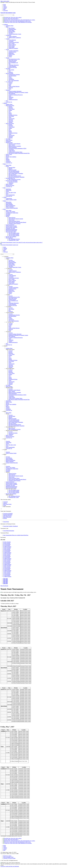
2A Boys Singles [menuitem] (6, 567)
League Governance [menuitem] (10, 224)
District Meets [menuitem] (11, 30)
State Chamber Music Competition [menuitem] (15, 173)
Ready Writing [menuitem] (11, 45)
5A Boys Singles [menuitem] (6, 549)
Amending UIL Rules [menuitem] (10, 228)
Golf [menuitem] (9, 111)
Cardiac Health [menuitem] (11, 150)
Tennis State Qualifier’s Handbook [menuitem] (10, 526)
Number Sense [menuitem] (11, 54)
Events (7, 413)
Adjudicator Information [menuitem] (13, 65)
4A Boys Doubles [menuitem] (7, 553)
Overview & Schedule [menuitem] (8, 513)
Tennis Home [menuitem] (6, 521)
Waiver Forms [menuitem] (11, 219)
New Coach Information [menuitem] (13, 80)
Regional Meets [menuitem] (11, 31)
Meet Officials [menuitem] (11, 28)
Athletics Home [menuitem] (9, 104)
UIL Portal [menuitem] (5, 10)
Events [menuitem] (9, 84)
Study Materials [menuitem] (11, 93)
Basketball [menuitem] (10, 107)
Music (5, 411)
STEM (7, 285)
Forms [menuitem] (9, 88)
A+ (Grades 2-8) (9, 322)
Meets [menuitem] (7, 26)
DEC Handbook (9, 494)
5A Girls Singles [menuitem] (6, 551)
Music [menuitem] (4, 163)
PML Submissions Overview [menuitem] (14, 179)
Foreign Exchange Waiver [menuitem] (13, 478)
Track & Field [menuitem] (11, 118)
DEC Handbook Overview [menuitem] (14, 239)
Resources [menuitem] (10, 72)
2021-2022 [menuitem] (5, 582)
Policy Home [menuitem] (8, 210)
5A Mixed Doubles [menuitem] (7, 552)
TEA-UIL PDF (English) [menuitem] (13, 234)
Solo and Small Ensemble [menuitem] (13, 171)
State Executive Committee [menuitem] (11, 227)
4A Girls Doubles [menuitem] (7, 556)
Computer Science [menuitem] (12, 51)
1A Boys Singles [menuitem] (6, 572)
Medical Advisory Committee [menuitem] (14, 146)
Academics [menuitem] (5, 24)
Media (5, 454)
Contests (8, 273)
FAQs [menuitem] (7, 193)
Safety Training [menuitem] (11, 144)
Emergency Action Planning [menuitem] (14, 143)
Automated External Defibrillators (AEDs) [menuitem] (17, 148)
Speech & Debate (10, 312)
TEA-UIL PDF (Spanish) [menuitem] (13, 235)
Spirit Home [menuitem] (8, 189)
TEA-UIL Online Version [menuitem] (13, 233)
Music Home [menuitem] (8, 165)
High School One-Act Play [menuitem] (14, 59)
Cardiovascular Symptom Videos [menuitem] (15, 152)
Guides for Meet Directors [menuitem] (13, 86)
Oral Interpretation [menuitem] (12, 75)
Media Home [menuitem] (8, 202)
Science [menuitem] (10, 56)
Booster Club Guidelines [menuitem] (11, 156)
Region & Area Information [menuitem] (11, 180)
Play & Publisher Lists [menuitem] (13, 62)
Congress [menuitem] (10, 78)
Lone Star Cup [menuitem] (9, 101)
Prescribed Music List (10, 427)
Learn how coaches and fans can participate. (10, 866)
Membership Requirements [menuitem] (11, 229)
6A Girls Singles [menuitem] (6, 545)
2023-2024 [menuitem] (5, 579)
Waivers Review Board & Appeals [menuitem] (15, 218)
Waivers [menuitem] (7, 155)
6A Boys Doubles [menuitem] (7, 541)
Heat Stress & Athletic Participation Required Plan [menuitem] (19, 153)
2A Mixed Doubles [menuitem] (7, 570)
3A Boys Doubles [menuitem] (7, 559)
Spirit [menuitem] (4, 187)
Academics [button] (6, 256)
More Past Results (4, 585)
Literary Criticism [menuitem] (12, 44)
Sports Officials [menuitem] (9, 140)
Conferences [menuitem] (8, 35)
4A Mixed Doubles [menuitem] (7, 558)
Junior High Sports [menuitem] (10, 123)
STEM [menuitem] (7, 49)
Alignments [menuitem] (10, 97)
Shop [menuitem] (4, 9)
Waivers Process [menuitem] (11, 217)
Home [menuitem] (4, 4)
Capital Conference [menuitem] (12, 36)
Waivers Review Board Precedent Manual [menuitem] (17, 222)
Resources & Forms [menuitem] (12, 67)
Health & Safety (9, 387)
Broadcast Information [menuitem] (10, 205)
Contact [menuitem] (4, 8)
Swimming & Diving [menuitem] (12, 115)
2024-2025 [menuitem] (5, 578)
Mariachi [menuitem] (10, 168)
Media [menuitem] (4, 200)
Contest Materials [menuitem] (12, 40)
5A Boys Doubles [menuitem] (7, 547)
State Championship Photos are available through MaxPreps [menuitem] (15, 535)
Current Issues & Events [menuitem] (13, 42)
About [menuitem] (4, 5)
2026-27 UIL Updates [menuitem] (10, 211)
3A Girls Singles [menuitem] (6, 563)
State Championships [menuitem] (10, 194)
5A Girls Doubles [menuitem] (7, 550)
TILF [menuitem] (7, 100)
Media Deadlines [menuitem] (9, 204)
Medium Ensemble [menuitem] (12, 169)
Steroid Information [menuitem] (12, 147)
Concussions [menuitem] (11, 149)
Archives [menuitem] (10, 98)
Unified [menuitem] (4, 197)
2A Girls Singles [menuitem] (6, 569)
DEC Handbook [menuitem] (9, 237)
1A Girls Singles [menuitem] (6, 575)
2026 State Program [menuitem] (7, 515)
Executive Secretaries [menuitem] (12, 181)
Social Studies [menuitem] (11, 47)
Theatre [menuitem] (7, 57)
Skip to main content (5, 1)
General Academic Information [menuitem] (14, 91)
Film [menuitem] (9, 63)
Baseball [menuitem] (10, 106)
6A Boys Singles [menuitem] (6, 543)
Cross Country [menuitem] (11, 109)
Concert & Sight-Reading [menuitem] (13, 172)
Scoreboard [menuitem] (8, 161)
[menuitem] (12, 17)
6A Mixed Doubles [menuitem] (7, 546)
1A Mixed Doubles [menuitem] (7, 576)
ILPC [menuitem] (9, 71)
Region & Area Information (12, 430)
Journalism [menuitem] (8, 68)
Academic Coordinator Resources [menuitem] (15, 94)
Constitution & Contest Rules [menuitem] (12, 212)
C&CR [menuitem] (7, 191)
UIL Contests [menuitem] (11, 69)
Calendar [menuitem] (5, 6)
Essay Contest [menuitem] (11, 43)
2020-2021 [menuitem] (5, 583)
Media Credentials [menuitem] (9, 206)
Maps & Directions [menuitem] (7, 517)
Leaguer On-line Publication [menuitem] (12, 208)
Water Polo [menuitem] (10, 121)
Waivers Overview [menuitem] (12, 473)
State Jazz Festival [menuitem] (12, 174)
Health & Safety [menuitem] (9, 142)
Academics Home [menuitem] (9, 25)
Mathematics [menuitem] (11, 53)
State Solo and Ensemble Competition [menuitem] (16, 177)
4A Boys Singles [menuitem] (6, 555)
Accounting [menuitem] (10, 41)
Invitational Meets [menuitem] (12, 29)
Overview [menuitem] (10, 260)
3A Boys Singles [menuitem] (6, 561)
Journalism (8, 306)
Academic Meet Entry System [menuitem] (14, 34)
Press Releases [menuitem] (9, 203)
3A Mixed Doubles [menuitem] (7, 564)
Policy (5, 463)
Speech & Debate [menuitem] (9, 73)
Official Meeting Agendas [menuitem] (11, 225)
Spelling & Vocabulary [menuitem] (13, 48)
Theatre (8, 294)
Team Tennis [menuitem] (11, 116)
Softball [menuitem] (10, 113)
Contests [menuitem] (7, 38)
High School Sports (10, 349)
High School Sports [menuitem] (10, 105)
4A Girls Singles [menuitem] (6, 557)
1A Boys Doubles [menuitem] (7, 571)
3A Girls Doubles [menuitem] (7, 562)
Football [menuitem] (10, 110)
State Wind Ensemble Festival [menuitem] (14, 175)
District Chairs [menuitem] (9, 154)
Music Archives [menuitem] (9, 184)
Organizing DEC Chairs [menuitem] (13, 240)
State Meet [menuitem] (10, 32)
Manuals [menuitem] (7, 159)
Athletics (5, 345)
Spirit (5, 438)
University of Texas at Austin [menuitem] (9, 858)
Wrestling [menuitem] (10, 122)
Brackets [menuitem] (5, 518)
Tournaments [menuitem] (11, 79)
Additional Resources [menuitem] (13, 99)
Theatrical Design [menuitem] (12, 61)
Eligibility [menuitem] (8, 215)
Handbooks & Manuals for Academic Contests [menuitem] (18, 92)
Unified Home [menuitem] (9, 198)
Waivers (8, 472)
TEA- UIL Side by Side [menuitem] (11, 192)
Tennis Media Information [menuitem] (8, 530)
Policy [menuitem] (4, 209)
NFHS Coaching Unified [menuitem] (11, 199)
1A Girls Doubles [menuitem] (7, 574)
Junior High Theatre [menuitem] (12, 60)
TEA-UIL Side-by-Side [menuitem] (11, 231)
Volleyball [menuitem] (10, 119)
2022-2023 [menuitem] (5, 581)
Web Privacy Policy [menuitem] (7, 855)
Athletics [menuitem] (5, 103)
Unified (5, 449)
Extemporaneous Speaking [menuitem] (14, 74)
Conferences (9, 268)
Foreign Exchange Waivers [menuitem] (14, 221)
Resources (8, 331)
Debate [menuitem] (9, 76)
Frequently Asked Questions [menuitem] (14, 223)
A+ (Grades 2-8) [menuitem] (9, 81)
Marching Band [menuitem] (11, 167)
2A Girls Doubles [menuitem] (7, 568)
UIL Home (5, 501)
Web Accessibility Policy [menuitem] (8, 857)
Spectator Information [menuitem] (7, 514)
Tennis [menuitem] (9, 117)
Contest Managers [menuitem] (12, 66)
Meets (7, 258)
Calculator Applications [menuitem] (13, 50)
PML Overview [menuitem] (11, 428)
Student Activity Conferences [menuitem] (14, 37)
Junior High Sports (10, 368)
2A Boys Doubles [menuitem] (7, 565)
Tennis (4, 505)
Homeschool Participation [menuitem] (11, 230)
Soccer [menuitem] (9, 112)
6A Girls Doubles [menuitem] (7, 544)
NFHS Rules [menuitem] (8, 190)
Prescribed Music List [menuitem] (10, 178)
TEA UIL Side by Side (11, 489)
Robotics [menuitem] (10, 55)
